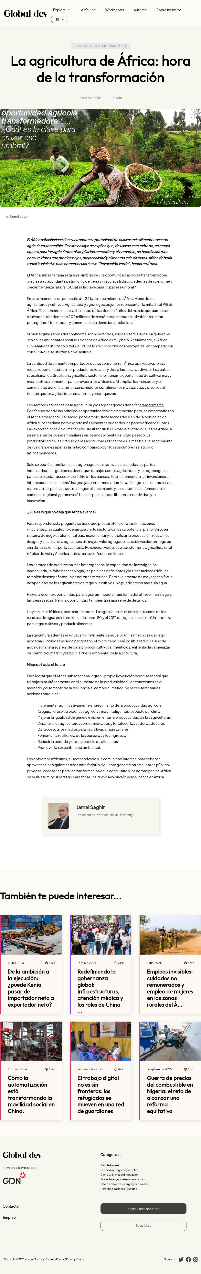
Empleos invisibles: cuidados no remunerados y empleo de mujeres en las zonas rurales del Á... (170, 988)
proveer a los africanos (95, 381)
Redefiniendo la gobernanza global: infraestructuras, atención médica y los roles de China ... (100, 991)
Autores (140, 9)
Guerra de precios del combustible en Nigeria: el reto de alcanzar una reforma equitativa (170, 1094)
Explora (59, 9)
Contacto (11, 1206)
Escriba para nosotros (143, 1209)
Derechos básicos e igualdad (118, 1188)
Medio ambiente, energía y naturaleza (124, 1184)
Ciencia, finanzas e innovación (119, 1174)
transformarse (152, 405)
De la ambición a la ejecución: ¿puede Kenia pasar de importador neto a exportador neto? (31, 988)
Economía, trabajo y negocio (100, 46)
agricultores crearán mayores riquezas (84, 393)
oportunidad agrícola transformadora (136, 275)
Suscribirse (144, 1225)
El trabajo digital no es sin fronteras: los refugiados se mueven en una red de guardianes (101, 1094)
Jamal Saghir (91, 807)
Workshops (114, 9)
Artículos (88, 9)
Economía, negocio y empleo (119, 1170)
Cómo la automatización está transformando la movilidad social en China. (31, 1094)
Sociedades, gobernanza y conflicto (123, 1179)
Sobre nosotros (169, 9)
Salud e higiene (109, 1165)
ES (57, 19)
